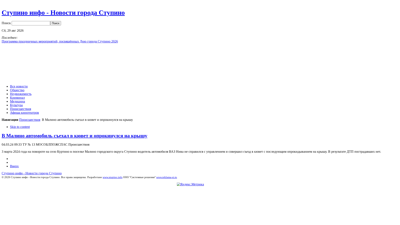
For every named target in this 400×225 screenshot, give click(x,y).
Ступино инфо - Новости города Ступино (32, 173)
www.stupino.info (112, 177)
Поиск (7, 23)
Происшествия (29, 119)
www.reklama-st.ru (166, 177)
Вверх (14, 166)
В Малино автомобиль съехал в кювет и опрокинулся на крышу (74, 135)
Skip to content (20, 127)
